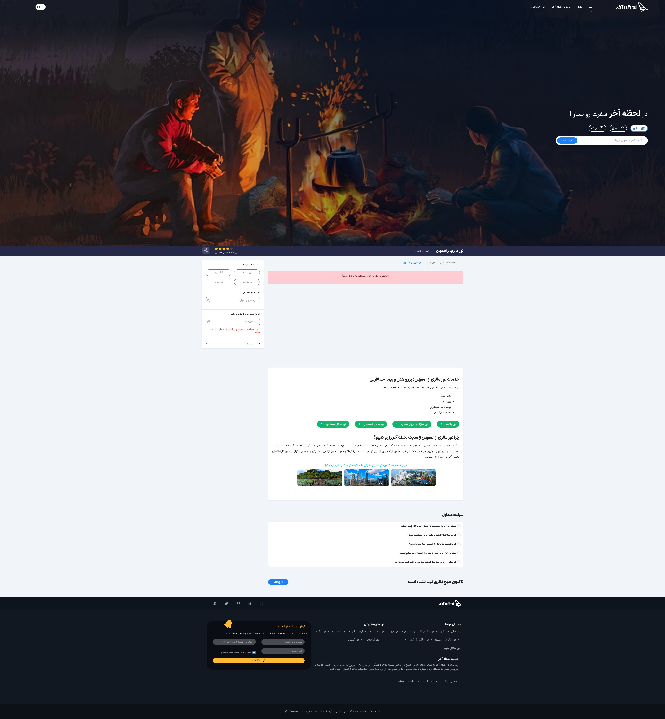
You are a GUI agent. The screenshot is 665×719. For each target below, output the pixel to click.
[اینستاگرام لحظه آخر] (259, 603)
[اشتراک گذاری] (205, 250)
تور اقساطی (538, 7)
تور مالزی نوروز (398, 631)
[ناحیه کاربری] (40, 7)
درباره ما (432, 681)
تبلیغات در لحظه (408, 681)
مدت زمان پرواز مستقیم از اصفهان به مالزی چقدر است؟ (428, 526)
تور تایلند (378, 631)
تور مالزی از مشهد (445, 640)
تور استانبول (372, 640)
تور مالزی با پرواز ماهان (414, 424)
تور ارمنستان (339, 631)
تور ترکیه (321, 631)
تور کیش (353, 640)
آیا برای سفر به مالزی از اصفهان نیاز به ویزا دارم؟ (432, 544)
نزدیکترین (219, 282)
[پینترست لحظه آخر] (236, 603)
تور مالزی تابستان (373, 424)
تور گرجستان (359, 631)
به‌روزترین (247, 282)
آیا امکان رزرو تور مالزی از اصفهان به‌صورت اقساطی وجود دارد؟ (425, 562)
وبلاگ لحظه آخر (561, 7)
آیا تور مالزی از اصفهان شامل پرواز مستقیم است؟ (431, 535)
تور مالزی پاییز (452, 648)
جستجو (85, 7)
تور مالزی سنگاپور (335, 424)
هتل (579, 7)
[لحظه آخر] (441, 603)
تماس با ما (452, 681)
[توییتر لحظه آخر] (224, 603)
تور (590, 7)
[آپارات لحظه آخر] (212, 603)
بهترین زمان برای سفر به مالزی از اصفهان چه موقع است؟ (428, 553)
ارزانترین (247, 272)
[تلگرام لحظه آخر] (247, 603)
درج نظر (278, 582)
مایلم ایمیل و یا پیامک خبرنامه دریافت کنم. (236, 652)
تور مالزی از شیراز (418, 640)
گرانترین (218, 272)
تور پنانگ (450, 424)
